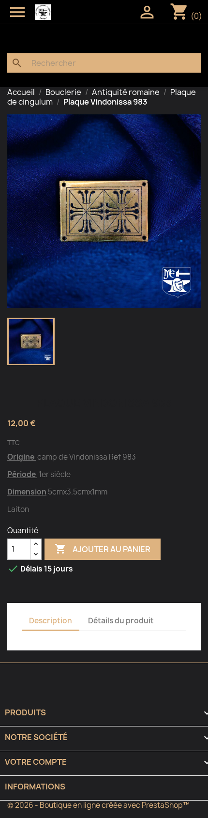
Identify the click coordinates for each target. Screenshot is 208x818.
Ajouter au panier (102, 549)
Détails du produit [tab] (121, 621)
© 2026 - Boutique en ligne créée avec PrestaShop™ (98, 805)
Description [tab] (50, 621)
